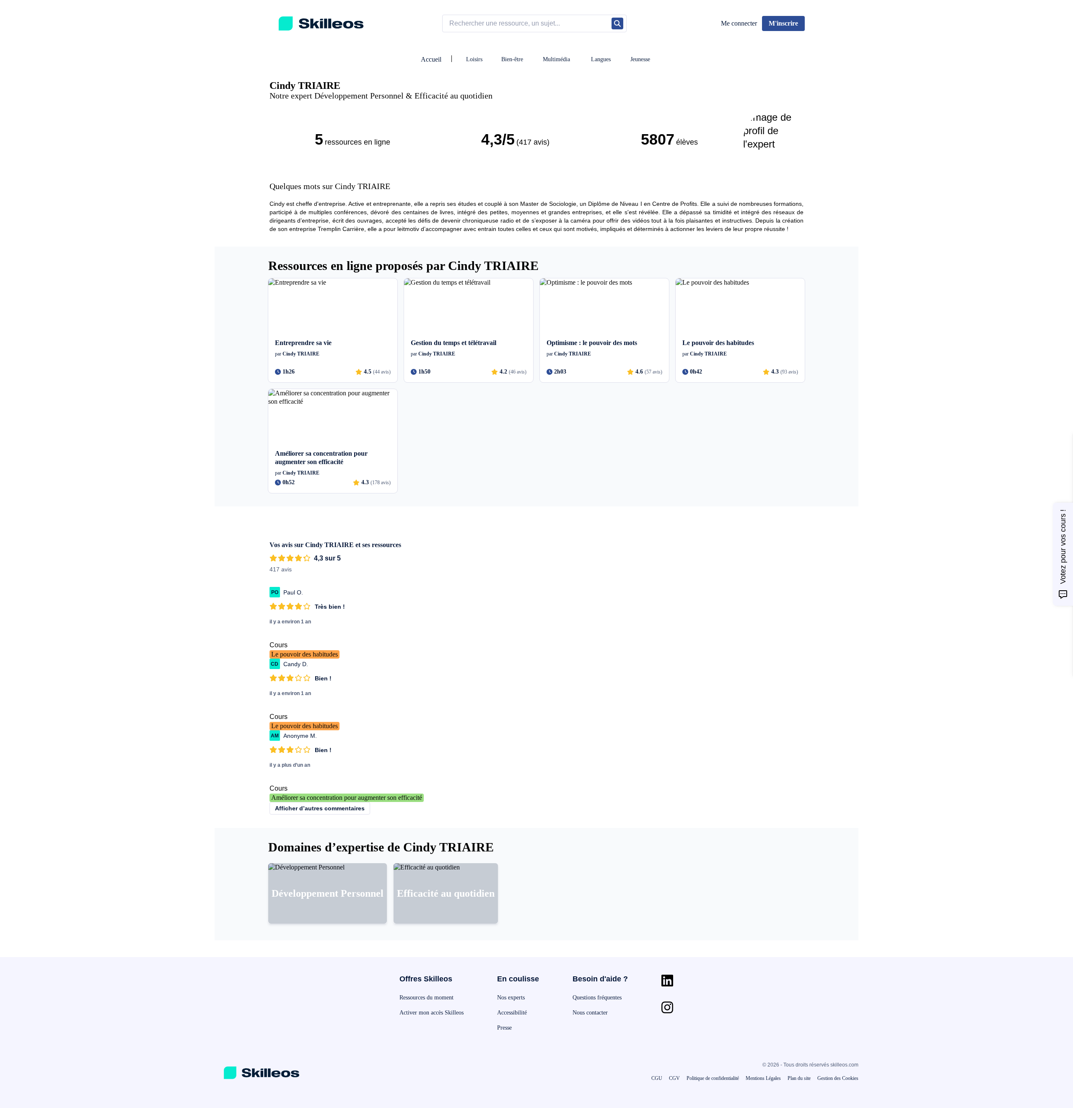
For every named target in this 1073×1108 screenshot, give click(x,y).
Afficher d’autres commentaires (320, 808)
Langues (601, 59)
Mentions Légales (763, 1078)
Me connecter (739, 23)
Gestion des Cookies (837, 1078)
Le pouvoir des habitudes (304, 654)
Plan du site (799, 1078)
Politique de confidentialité (713, 1078)
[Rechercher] (617, 23)
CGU (656, 1078)
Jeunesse (640, 59)
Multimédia (556, 59)
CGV (674, 1078)
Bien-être (512, 59)
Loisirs (474, 59)
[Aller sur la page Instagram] (667, 1007)
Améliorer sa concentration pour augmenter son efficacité (346, 797)
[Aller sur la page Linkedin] (667, 980)
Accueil (431, 59)
